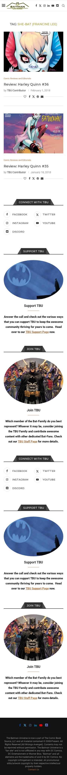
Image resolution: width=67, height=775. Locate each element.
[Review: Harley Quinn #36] (33, 52)
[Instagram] (44, 5)
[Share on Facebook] (29, 96)
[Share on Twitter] (33, 96)
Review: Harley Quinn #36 (26, 84)
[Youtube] (53, 5)
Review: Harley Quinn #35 (26, 166)
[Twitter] (40, 5)
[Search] (63, 5)
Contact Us (33, 769)
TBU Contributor (16, 90)
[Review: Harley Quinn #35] (33, 133)
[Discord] (57, 5)
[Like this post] (25, 96)
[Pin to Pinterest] (38, 96)
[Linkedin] (48, 5)
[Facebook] (36, 5)
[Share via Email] (42, 96)
